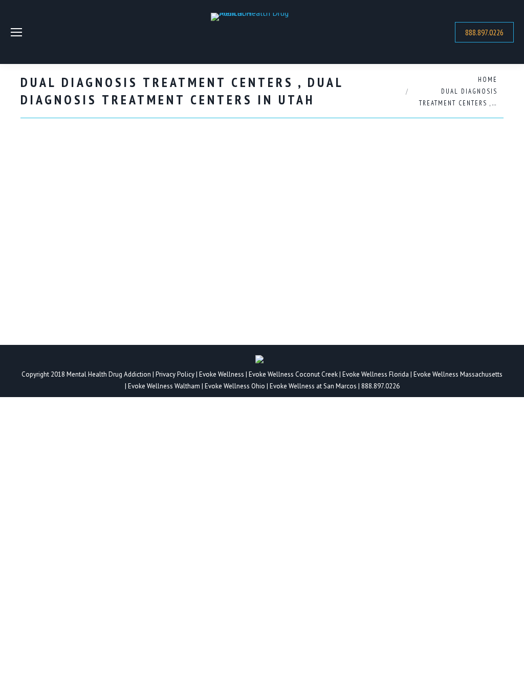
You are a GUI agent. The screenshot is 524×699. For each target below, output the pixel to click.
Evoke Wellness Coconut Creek (293, 374)
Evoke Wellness (221, 374)
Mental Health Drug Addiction (109, 374)
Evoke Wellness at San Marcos (313, 386)
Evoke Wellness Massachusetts (458, 374)
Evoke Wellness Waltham (164, 386)
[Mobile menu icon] (16, 32)
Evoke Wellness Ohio (235, 386)
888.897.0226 (380, 386)
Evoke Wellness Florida (375, 374)
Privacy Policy (176, 374)
